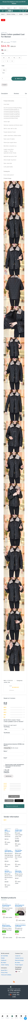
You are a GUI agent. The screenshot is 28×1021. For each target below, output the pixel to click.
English (8, 8)
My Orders (3, 962)
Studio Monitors (8, 828)
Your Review (7, 732)
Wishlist (3, 958)
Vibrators (6, 869)
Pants (16, 869)
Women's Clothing (11, 14)
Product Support (19, 964)
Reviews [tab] (16, 93)
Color (3, 65)
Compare (14, 41)
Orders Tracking (5, 964)
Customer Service (23, 8)
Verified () (10, 800)
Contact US (17, 955)
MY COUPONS (4, 955)
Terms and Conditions (6, 974)
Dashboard (3, 960)
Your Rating (6, 726)
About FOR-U (4, 970)
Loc (4, 8)
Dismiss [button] (14, 3)
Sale (6, 32)
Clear (3, 72)
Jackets (21, 14)
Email (5, 757)
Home (2, 14)
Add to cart (20, 78)
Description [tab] (4, 93)
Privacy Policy (4, 972)
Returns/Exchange (19, 960)
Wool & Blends (18, 849)
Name (5, 751)
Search (20, 11)
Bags (16, 903)
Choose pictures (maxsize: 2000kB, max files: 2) (14, 744)
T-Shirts (5, 903)
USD (15, 8)
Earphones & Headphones (20, 923)
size (3, 53)
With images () (15, 796)
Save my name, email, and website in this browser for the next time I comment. (14, 766)
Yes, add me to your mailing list (6, 771)
